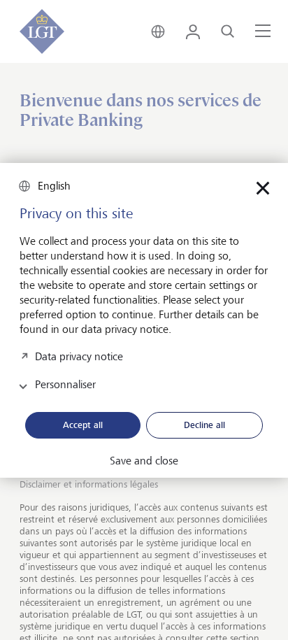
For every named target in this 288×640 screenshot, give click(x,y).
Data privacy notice (79, 356)
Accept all (83, 424)
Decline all (204, 424)
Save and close (144, 461)
